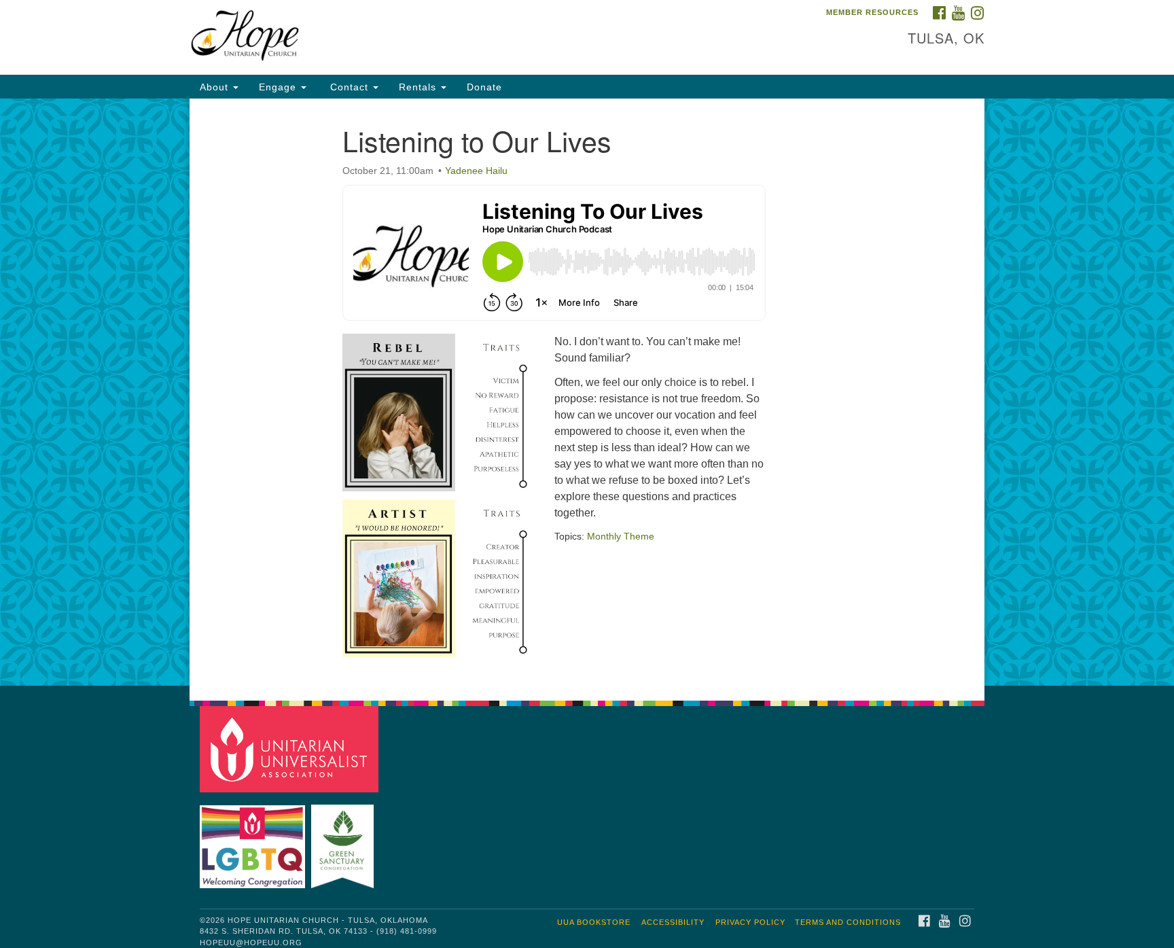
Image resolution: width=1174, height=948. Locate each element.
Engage (279, 87)
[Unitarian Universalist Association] (291, 748)
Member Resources (872, 12)
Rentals (419, 87)
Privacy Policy (750, 922)
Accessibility (673, 922)
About (216, 87)
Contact (349, 87)
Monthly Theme (620, 536)
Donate (484, 87)
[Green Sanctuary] (344, 840)
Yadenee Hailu (476, 170)
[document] (587, 392)
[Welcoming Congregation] (254, 840)
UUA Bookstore (593, 922)
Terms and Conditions (848, 922)
